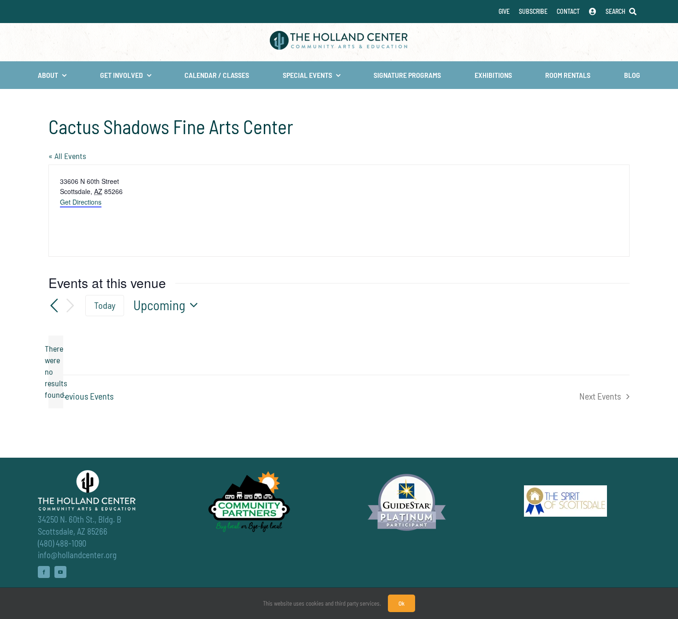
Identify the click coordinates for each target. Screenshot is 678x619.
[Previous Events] (53, 305)
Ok (401, 603)
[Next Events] (70, 306)
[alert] (55, 372)
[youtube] (60, 572)
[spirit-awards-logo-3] (565, 489)
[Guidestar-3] (407, 473)
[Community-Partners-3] (248, 473)
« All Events (67, 156)
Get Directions (80, 201)
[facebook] (44, 572)
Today (104, 305)
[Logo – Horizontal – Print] (339, 35)
